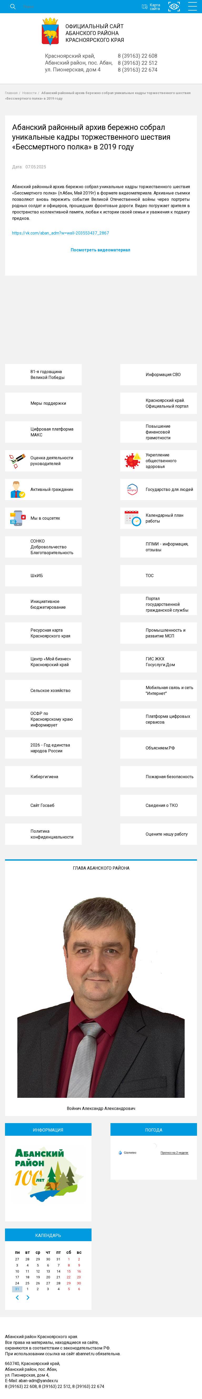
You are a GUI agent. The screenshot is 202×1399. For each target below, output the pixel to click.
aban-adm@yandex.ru (38, 1380)
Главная (11, 93)
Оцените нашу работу (167, 834)
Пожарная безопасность (170, 776)
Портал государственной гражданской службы (167, 604)
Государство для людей (169, 489)
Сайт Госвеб (42, 805)
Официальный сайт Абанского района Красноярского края (94, 33)
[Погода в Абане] (154, 1148)
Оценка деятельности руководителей (52, 460)
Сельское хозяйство (50, 690)
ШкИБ (37, 575)
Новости (29, 93)
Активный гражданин (52, 489)
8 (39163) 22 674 (137, 70)
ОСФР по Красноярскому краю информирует (52, 719)
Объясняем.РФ (160, 747)
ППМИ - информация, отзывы (167, 547)
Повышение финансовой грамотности (158, 432)
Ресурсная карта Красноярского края (50, 633)
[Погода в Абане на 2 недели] (175, 1152)
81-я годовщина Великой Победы (48, 374)
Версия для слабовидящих (174, 7)
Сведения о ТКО (162, 805)
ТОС (150, 575)
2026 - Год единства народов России (50, 748)
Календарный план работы (164, 518)
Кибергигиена (44, 776)
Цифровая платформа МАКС (52, 432)
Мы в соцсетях (45, 518)
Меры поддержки (48, 403)
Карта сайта (155, 6)
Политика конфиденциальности (52, 834)
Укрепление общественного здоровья (161, 460)
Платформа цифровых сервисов (168, 719)
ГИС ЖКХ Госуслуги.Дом (160, 661)
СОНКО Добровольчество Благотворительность (52, 547)
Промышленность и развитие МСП (165, 633)
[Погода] (127, 1152)
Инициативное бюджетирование (48, 604)
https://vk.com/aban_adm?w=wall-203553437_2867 (60, 233)
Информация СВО (163, 374)
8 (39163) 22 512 (137, 63)
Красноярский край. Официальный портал (167, 403)
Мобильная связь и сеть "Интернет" (169, 690)
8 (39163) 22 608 (137, 56)
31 (17, 1289)
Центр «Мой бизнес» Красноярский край (51, 661)
